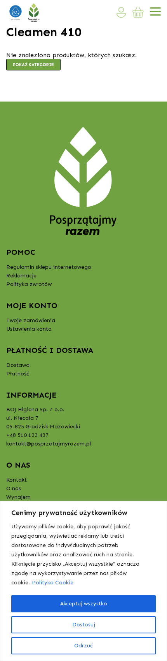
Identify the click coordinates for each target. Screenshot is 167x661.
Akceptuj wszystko (83, 603)
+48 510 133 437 (27, 435)
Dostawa (18, 365)
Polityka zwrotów (29, 284)
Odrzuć (83, 645)
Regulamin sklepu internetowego (48, 267)
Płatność (17, 373)
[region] (83, 581)
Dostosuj (83, 624)
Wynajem (18, 497)
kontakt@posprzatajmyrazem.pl (48, 443)
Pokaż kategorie (33, 64)
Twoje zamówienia (30, 320)
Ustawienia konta (29, 329)
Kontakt (16, 480)
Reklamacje (21, 275)
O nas (13, 488)
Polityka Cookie (52, 582)
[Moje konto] (121, 12)
